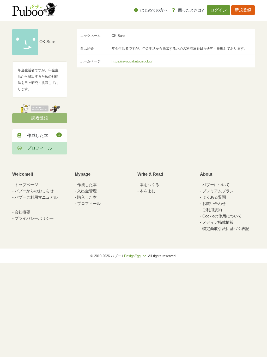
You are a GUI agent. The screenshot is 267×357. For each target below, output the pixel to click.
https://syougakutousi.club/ (132, 61)
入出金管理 (87, 191)
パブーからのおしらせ (34, 191)
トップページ (26, 184)
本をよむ (147, 191)
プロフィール (37, 148)
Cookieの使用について (222, 216)
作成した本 (41, 135)
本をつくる (149, 184)
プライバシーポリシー (34, 218)
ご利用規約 (212, 210)
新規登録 (243, 10)
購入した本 (87, 197)
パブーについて (216, 184)
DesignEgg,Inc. (135, 256)
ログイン (218, 10)
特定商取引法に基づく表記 (225, 228)
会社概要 (22, 212)
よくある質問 (214, 197)
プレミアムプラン (218, 191)
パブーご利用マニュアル (36, 197)
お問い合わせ (214, 203)
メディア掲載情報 (218, 222)
